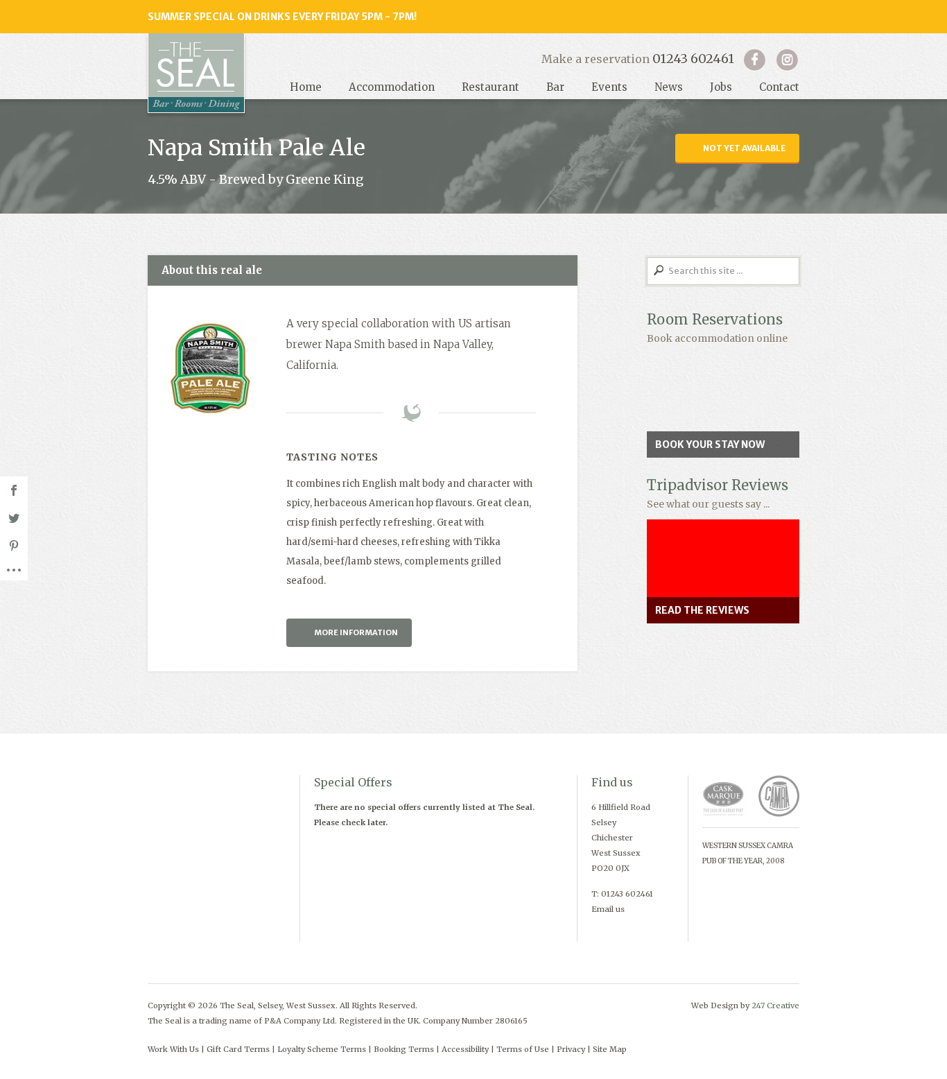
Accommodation (392, 87)
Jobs (721, 87)
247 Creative (775, 1005)
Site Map (610, 1049)
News (668, 87)
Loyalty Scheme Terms (321, 1049)
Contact (779, 87)
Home (306, 87)
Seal (196, 73)
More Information (356, 632)
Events (609, 87)
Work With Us (173, 1049)
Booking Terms (404, 1049)
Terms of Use (522, 1049)
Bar (555, 87)
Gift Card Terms (238, 1049)
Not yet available (744, 148)
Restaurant (490, 87)
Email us (608, 909)
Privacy (571, 1049)
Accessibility (465, 1049)
